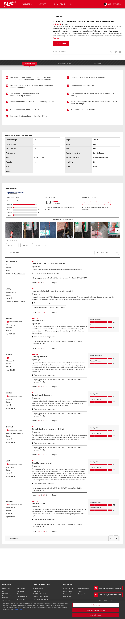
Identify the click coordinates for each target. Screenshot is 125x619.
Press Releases (68, 591)
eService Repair (38, 588)
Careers (80, 591)
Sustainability (67, 594)
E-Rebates (36, 591)
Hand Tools (20, 591)
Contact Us (81, 594)
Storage (19, 594)
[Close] (122, 609)
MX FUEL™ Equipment (6, 592)
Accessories (21, 599)
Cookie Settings (95, 605)
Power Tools (6, 588)
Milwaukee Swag (83, 588)
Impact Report (67, 597)
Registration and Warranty (41, 599)
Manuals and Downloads (41, 597)
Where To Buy (61, 43)
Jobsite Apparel (22, 597)
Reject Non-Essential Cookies (96, 610)
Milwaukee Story (68, 588)
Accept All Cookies (95, 615)
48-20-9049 (59, 16)
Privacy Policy (18, 609)
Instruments (21, 588)
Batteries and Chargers (6, 597)
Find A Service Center (40, 594)
